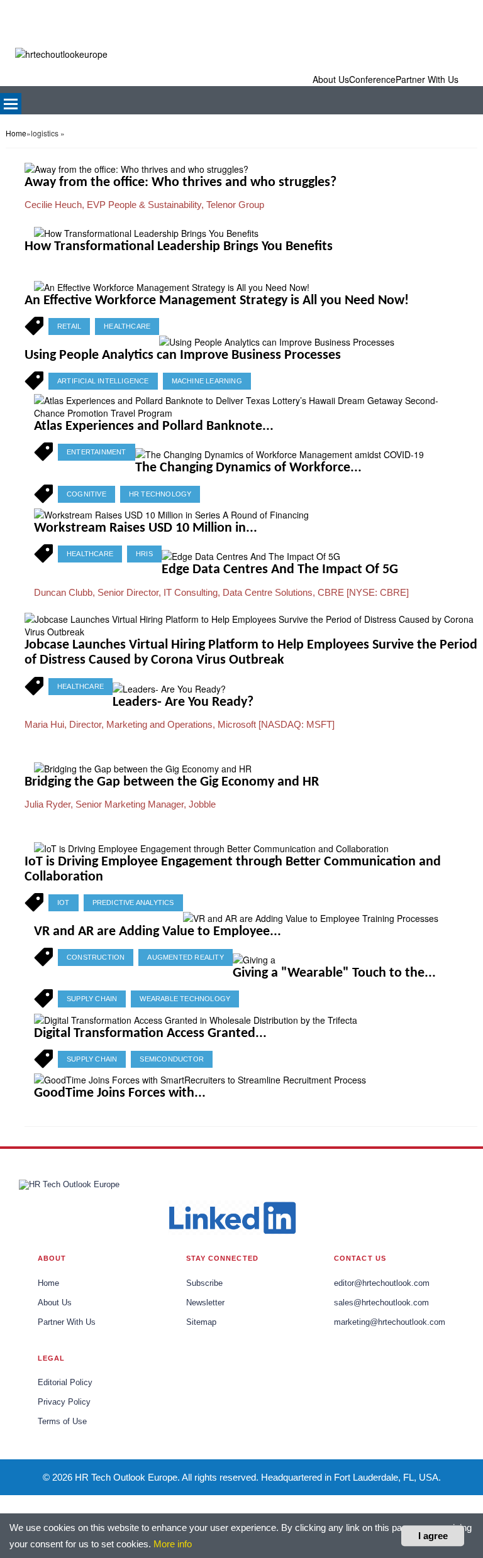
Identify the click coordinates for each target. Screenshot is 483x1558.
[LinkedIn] (232, 1217)
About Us (55, 1302)
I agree (433, 1535)
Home (16, 133)
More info (172, 1544)
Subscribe (204, 1283)
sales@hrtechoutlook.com (381, 1302)
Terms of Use (62, 1421)
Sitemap (201, 1322)
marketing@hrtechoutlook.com (389, 1322)
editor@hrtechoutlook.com (382, 1283)
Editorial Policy (65, 1382)
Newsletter (205, 1302)
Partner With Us (67, 1322)
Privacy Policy (64, 1402)
